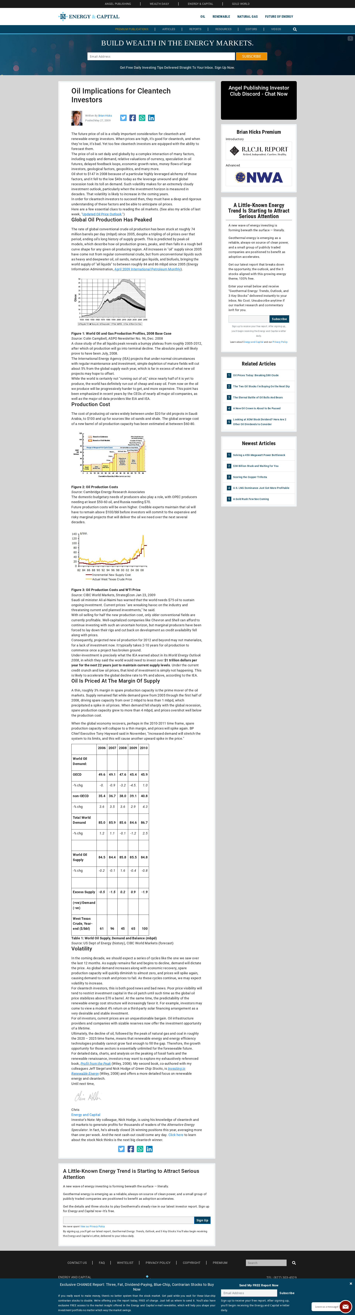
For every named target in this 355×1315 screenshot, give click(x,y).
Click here (176, 1135)
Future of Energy (279, 16)
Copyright (192, 1263)
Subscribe (279, 319)
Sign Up (202, 1220)
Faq (102, 1263)
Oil (202, 16)
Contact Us (77, 1263)
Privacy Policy (280, 342)
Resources (223, 29)
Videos (276, 29)
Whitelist (125, 1263)
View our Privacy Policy (92, 1226)
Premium (220, 1263)
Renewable (221, 16)
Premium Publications (131, 29)
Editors (251, 29)
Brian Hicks (105, 115)
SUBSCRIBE (251, 56)
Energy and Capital (85, 1115)
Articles (168, 29)
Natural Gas (247, 16)
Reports (195, 29)
